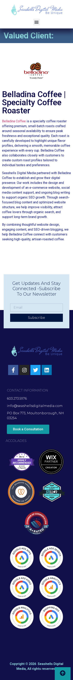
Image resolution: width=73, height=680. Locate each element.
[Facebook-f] (13, 370)
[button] (36, 22)
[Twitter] (35, 370)
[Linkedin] (47, 370)
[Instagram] (24, 370)
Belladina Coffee (14, 121)
